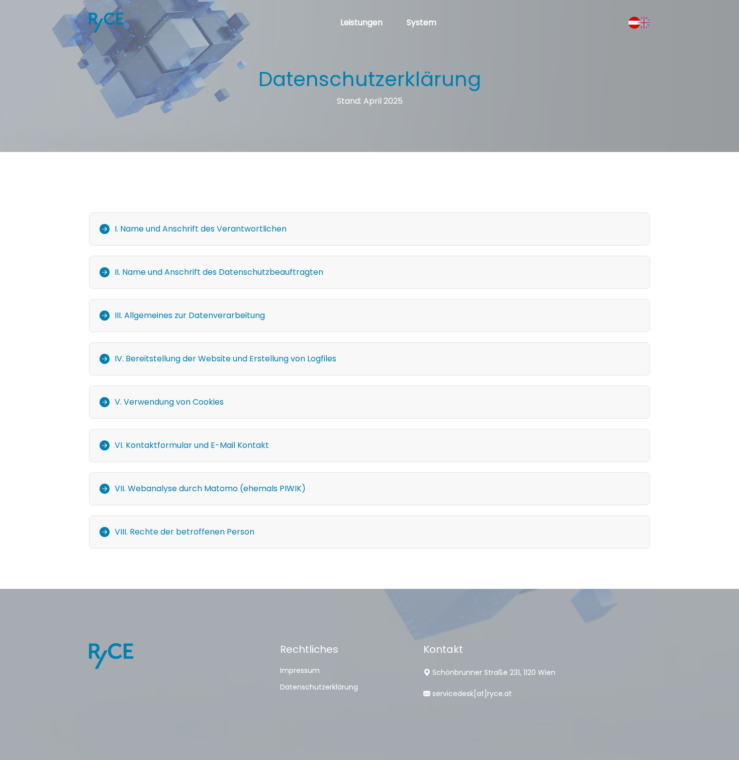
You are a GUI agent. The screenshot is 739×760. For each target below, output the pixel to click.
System (421, 22)
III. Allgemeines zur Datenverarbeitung (190, 315)
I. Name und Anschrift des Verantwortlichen (201, 229)
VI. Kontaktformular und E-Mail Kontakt (192, 445)
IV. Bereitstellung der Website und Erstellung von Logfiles (225, 358)
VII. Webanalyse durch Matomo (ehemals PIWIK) (210, 488)
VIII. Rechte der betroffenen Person (184, 532)
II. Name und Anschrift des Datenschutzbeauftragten (219, 272)
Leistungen (361, 22)
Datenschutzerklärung (319, 687)
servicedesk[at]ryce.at (472, 694)
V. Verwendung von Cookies (169, 402)
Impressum (300, 670)
